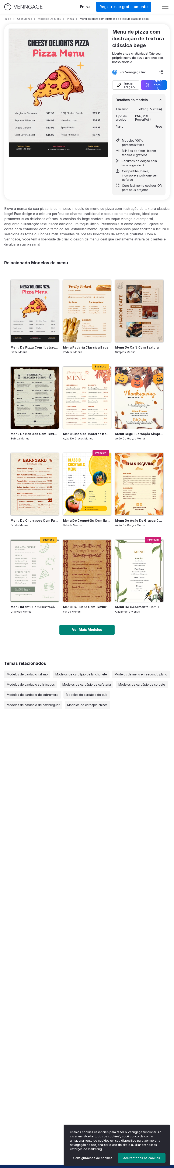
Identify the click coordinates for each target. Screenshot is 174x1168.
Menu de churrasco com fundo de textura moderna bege (35, 520)
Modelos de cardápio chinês (87, 705)
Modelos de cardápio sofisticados (31, 684)
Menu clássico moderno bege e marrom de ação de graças (87, 434)
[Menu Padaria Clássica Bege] (87, 311)
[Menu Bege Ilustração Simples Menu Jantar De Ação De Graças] (139, 398)
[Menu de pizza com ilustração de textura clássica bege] (35, 311)
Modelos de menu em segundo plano (141, 674)
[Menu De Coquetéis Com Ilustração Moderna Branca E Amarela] (87, 484)
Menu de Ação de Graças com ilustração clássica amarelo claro (139, 520)
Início (8, 18)
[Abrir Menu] (165, 6)
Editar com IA (157, 85)
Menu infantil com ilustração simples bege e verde (35, 607)
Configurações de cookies (92, 1158)
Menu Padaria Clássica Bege (86, 347)
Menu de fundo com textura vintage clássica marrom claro (87, 607)
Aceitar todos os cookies (141, 1158)
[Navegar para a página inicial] (23, 6)
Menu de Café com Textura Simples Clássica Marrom (139, 347)
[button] (125, 85)
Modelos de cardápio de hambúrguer (33, 705)
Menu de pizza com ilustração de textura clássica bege (35, 347)
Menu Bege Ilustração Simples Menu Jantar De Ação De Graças (139, 434)
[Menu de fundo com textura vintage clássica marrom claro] (87, 571)
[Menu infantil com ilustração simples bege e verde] (35, 571)
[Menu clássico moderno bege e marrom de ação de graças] (87, 398)
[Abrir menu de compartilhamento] (161, 72)
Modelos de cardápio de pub (86, 694)
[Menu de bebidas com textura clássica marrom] (35, 398)
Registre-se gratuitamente (124, 6)
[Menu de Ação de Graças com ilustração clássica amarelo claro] (139, 484)
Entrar (85, 6)
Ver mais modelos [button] (87, 629)
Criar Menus (24, 18)
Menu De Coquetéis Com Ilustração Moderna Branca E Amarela (87, 520)
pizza (70, 18)
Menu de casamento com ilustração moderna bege (139, 607)
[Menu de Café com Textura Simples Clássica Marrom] (139, 311)
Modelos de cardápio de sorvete (141, 684)
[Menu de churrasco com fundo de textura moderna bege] (35, 484)
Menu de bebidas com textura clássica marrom (35, 434)
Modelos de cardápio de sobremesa (32, 694)
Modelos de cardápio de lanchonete (81, 674)
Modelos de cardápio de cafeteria (86, 684)
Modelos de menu (49, 18)
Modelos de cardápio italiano (27, 674)
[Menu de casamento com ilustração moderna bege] (139, 571)
